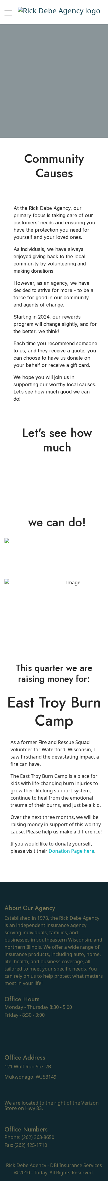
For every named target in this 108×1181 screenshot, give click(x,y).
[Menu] (8, 13)
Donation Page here (71, 851)
